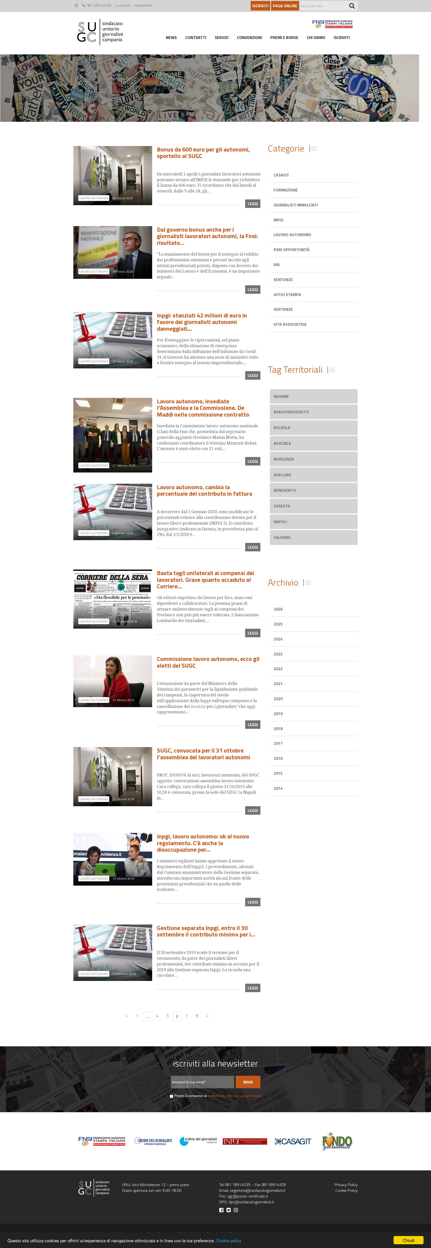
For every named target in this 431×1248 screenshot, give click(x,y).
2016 (278, 758)
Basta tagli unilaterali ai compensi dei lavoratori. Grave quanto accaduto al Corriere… (205, 579)
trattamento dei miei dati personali (234, 1096)
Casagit (281, 175)
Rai (277, 265)
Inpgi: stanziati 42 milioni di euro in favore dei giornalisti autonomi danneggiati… (202, 322)
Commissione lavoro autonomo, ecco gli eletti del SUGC (208, 662)
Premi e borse (284, 37)
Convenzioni (249, 37)
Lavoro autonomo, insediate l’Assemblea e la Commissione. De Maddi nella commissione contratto (203, 408)
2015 (278, 773)
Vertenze (283, 309)
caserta (282, 506)
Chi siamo (316, 37)
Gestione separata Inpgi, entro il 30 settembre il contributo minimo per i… (206, 931)
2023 (278, 654)
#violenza (284, 459)
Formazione (286, 190)
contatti (123, 5)
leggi (253, 204)
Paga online (285, 6)
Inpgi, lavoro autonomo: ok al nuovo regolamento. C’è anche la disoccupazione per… (203, 843)
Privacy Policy (346, 1185)
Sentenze (283, 280)
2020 (278, 699)
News (171, 37)
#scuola (282, 428)
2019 (278, 714)
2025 (278, 624)
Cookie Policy (346, 1190)
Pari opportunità (292, 250)
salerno (282, 537)
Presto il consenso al (217, 1096)
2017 (278, 743)
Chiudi (409, 1240)
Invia (248, 1082)
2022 (278, 669)
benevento (285, 490)
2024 (278, 639)
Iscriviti (260, 6)
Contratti (195, 37)
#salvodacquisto (291, 412)
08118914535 (98, 5)
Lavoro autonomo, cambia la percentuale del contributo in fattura (204, 490)
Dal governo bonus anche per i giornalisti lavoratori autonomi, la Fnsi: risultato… (207, 236)
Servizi (221, 37)
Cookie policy (228, 1240)
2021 (278, 684)
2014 (278, 788)
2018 (278, 729)
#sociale (282, 443)
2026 (278, 609)
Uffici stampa (287, 295)
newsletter (143, 5)
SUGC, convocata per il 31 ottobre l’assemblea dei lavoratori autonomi (203, 753)
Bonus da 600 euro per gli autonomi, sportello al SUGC (203, 152)
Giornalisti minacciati (296, 205)
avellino (282, 475)
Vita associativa (290, 324)
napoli (280, 522)
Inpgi (278, 220)
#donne (281, 396)
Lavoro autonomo (292, 235)
